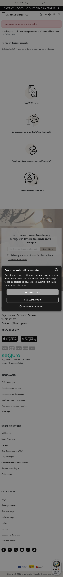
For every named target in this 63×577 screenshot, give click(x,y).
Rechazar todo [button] (32, 299)
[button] (31, 306)
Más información (19, 285)
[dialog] (32, 288)
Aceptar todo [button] (32, 292)
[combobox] (56, 269)
